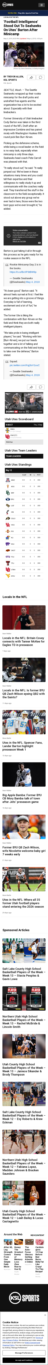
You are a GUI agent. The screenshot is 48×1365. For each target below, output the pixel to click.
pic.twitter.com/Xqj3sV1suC (25, 365)
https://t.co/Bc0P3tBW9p (23, 272)
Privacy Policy (12, 1340)
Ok (45, 1315)
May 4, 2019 (33, 281)
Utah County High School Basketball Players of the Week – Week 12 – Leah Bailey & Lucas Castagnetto (24, 1216)
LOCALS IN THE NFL (11, 17)
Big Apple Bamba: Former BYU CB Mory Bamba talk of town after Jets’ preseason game (22, 798)
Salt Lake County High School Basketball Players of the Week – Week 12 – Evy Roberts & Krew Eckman (24, 1117)
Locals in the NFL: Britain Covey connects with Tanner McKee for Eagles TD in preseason (23, 641)
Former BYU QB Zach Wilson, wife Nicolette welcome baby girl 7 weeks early (23, 851)
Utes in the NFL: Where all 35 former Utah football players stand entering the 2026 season (23, 903)
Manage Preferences (24, 1353)
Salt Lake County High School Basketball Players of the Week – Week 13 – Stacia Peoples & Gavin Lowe (24, 974)
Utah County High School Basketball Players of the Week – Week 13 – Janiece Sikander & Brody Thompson (24, 1069)
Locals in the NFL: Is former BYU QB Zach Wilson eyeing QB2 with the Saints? (23, 694)
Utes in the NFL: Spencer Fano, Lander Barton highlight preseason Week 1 (22, 746)
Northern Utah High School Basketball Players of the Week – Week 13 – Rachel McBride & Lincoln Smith (24, 1021)
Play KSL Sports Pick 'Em (28, 13)
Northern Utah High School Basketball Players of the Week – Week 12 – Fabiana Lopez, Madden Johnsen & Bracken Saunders (24, 1166)
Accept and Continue (24, 1360)
